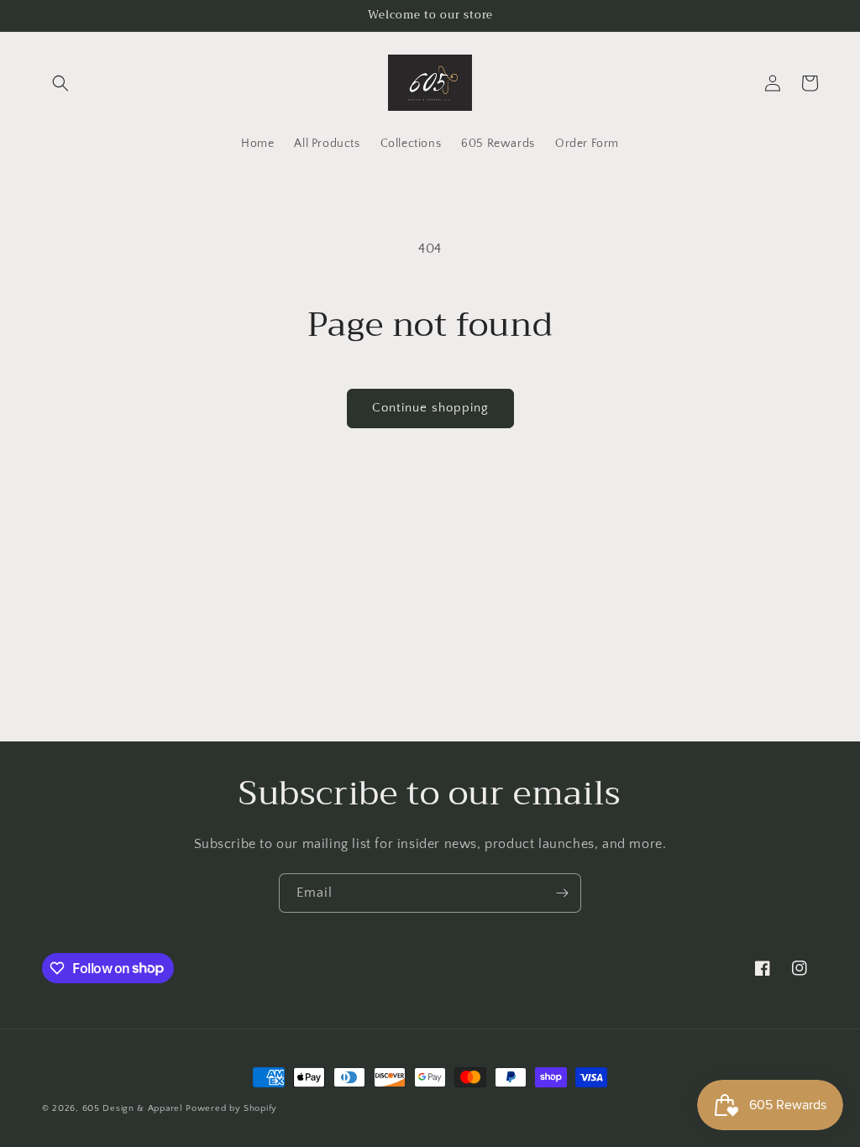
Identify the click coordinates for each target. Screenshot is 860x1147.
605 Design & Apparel (132, 1108)
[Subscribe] (561, 893)
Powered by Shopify (231, 1108)
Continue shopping (430, 408)
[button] (60, 83)
